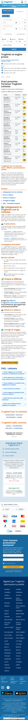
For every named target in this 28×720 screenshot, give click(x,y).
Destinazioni (23, 681)
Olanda (18, 653)
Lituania (19, 644)
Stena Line (22, 250)
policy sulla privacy (12, 563)
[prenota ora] (24, 102)
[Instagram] (3, 687)
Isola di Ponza (18, 628)
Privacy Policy (8, 700)
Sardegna (7, 659)
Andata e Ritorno (7, 10)
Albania (7, 589)
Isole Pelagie (8, 638)
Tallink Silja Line (8, 247)
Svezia (18, 665)
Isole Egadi (8, 635)
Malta (6, 647)
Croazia (18, 595)
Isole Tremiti (20, 638)
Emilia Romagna (19, 599)
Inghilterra (20, 614)
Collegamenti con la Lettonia (11, 192)
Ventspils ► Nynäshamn (14, 428)
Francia (7, 606)
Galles (6, 611)
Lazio (6, 641)
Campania (19, 592)
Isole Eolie (19, 635)
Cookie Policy (21, 718)
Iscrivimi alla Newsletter (13, 567)
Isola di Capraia (18, 623)
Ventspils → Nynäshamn (10, 238)
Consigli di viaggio (8, 200)
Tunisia (18, 668)
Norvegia (7, 653)
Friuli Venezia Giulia (20, 607)
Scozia (18, 659)
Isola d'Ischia (20, 620)
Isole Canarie (20, 632)
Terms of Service (17, 571)
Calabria (7, 592)
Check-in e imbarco (8, 198)
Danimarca (8, 598)
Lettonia (19, 641)
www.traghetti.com (8, 2)
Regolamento (4, 681)
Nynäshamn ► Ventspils (14, 415)
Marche (18, 647)
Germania (19, 611)
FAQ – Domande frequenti (10, 203)
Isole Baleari (8, 632)
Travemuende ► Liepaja (14, 417)
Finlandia (19, 603)
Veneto (6, 671)
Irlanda (7, 617)
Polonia (7, 656)
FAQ (2, 680)
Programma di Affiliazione (13, 682)
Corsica (6, 595)
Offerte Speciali (21, 678)
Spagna (6, 665)
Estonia (7, 603)
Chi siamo (3, 678)
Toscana (7, 668)
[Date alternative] (15, 34)
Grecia (6, 614)
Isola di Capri (8, 627)
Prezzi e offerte (7, 195)
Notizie (21, 683)
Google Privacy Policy (9, 571)
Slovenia (19, 662)
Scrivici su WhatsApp (11, 452)
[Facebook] (8, 687)
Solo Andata (20, 11)
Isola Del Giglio (7, 623)
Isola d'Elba (8, 620)
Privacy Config (7, 718)
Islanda (18, 617)
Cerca (14, 49)
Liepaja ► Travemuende (14, 426)
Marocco (7, 650)
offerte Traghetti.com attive (10, 301)
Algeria (18, 589)
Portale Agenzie (12, 678)
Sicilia (6, 662)
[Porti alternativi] (3, 34)
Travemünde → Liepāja (10, 231)
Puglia (18, 656)
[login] (22, 2)
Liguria (6, 644)
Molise (18, 650)
